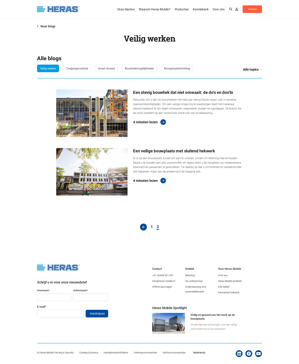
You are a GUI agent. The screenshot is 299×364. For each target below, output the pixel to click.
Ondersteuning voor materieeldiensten (195, 289)
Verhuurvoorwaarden (174, 352)
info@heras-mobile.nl (163, 281)
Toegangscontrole (77, 68)
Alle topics (251, 69)
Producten (182, 9)
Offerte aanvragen (162, 286)
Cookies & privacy (88, 352)
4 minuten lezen (145, 122)
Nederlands (199, 352)
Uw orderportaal (194, 281)
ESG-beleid (223, 286)
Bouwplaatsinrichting (177, 68)
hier (201, 324)
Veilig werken (48, 68)
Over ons (219, 9)
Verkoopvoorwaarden (145, 352)
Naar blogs (47, 26)
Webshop (190, 275)
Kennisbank (201, 9)
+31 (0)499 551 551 (163, 275)
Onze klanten (126, 9)
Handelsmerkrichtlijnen (116, 352)
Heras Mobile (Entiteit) (230, 281)
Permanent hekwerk (228, 292)
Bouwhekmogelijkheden (139, 68)
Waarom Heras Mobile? (154, 9)
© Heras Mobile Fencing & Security (55, 352)
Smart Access (106, 68)
